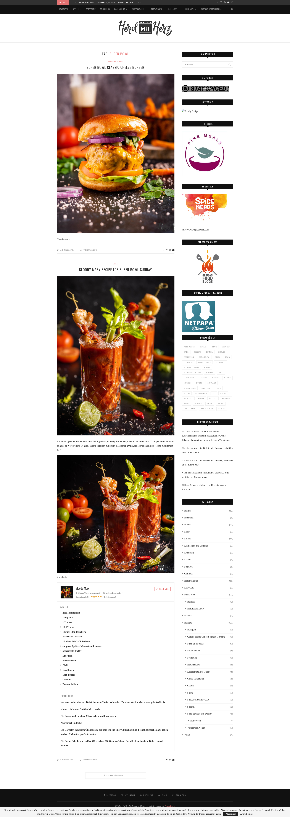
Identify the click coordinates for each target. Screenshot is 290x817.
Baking (208, 510)
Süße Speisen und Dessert (210, 713)
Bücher (208, 524)
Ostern (210, 685)
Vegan (208, 734)
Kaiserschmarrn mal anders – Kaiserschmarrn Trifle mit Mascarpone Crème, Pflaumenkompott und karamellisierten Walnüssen (206, 435)
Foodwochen (210, 650)
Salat (186, 404)
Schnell (198, 404)
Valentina (186, 472)
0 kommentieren (90, 250)
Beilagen (210, 629)
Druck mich (164, 589)
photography (201, 393)
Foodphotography (192, 373)
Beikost (210, 601)
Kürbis (199, 383)
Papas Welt (173, 9)
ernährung (204, 357)
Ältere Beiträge (246, 814)
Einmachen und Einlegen (208, 545)
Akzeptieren (231, 814)
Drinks (115, 264)
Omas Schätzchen (210, 678)
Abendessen (189, 347)
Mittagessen (190, 388)
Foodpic (209, 373)
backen (203, 347)
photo (187, 393)
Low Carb (208, 587)
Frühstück (210, 657)
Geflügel (208, 573)
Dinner (209, 352)
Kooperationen (138, 9)
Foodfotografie (191, 367)
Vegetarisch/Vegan (210, 727)
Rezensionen (156, 9)
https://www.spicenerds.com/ (195, 229)
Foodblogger (204, 362)
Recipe (223, 393)
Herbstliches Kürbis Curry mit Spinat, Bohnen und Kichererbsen (108, 2)
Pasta (218, 388)
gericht (203, 378)
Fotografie (91, 9)
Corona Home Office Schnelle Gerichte (210, 636)
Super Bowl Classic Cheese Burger (115, 67)
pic (214, 393)
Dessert (197, 352)
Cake (186, 352)
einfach (221, 352)
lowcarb (212, 383)
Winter (221, 409)
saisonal (226, 398)
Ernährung (105, 9)
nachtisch (205, 388)
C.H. (184, 485)
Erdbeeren (189, 357)
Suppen (210, 706)
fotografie (189, 378)
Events (208, 559)
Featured (208, 566)
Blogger (226, 347)
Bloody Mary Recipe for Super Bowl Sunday (115, 269)
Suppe (209, 404)
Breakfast (208, 517)
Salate (210, 692)
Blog (214, 347)
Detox (208, 531)
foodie (207, 367)
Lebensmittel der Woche (210, 671)
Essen (217, 357)
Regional (188, 398)
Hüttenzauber (210, 664)
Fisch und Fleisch (115, 62)
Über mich (189, 9)
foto (221, 373)
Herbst (227, 378)
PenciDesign (169, 806)
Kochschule (119, 9)
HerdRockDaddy (210, 608)
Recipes (208, 615)
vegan (221, 404)
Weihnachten (207, 409)
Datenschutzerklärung (211, 9)
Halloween (211, 720)
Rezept (201, 398)
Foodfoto (220, 362)
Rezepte (76, 9)
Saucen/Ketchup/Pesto (210, 699)
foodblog (188, 362)
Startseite (63, 9)
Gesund (215, 378)
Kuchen (187, 383)
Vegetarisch (189, 409)
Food (227, 357)
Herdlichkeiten (208, 580)
